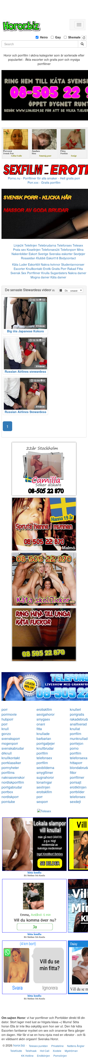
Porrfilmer (33, 273)
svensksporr (10, 738)
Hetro (44, 37)
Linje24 (18, 245)
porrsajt (75, 782)
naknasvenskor (13, 777)
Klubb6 (40, 258)
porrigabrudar (11, 787)
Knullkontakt (34, 269)
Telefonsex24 (50, 249)
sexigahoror (45, 714)
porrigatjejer (46, 743)
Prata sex (19, 249)
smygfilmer (45, 772)
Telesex (78, 245)
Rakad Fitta (75, 269)
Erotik (47, 269)
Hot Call (44, 1050)
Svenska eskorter (61, 254)
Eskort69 (34, 264)
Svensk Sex (18, 273)
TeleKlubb (16, 1050)
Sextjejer (79, 254)
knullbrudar (45, 748)
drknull (6, 753)
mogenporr (9, 743)
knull (5, 728)
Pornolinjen (60, 1055)
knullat (75, 728)
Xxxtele (57, 1050)
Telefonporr (68, 249)
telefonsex (44, 757)
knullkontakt (10, 757)
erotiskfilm (44, 709)
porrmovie (9, 714)
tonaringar (44, 782)
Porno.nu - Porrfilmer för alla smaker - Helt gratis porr (44, 178)
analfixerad (78, 724)
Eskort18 (52, 258)
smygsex (43, 719)
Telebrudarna (47, 245)
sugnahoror (45, 777)
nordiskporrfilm (12, 782)
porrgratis (77, 714)
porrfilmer (77, 777)
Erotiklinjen (43, 1055)
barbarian (44, 738)
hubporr (7, 719)
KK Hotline (27, 1055)
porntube (8, 801)
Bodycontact (67, 258)
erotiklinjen (78, 787)
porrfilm (75, 733)
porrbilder (77, 791)
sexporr (42, 801)
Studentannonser (72, 264)
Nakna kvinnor (50, 264)
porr (4, 709)
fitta (39, 728)
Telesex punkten (38, 1046)
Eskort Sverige (38, 254)
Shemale (74, 37)
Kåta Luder (19, 264)
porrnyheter (10, 767)
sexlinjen (43, 787)
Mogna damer (40, 277)
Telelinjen (30, 245)
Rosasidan (28, 258)
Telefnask (31, 1050)
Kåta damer (58, 277)
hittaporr (76, 762)
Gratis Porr (59, 269)
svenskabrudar (12, 748)
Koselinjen (34, 249)
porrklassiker (11, 762)
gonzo (6, 733)
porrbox (7, 791)
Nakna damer (77, 273)
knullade (43, 733)
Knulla (45, 273)
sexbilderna (45, 767)
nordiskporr (10, 796)
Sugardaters (58, 273)
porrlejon (76, 743)
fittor (73, 772)
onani (41, 724)
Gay (58, 37)
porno (74, 748)
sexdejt (75, 801)
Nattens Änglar (75, 1046)
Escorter (19, 269)
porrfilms (8, 772)
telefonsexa (78, 757)
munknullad (79, 738)
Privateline (57, 1046)
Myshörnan (71, 1050)
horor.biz (19, 1045)
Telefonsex (64, 245)
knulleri (75, 709)
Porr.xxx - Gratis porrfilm (44, 182)
